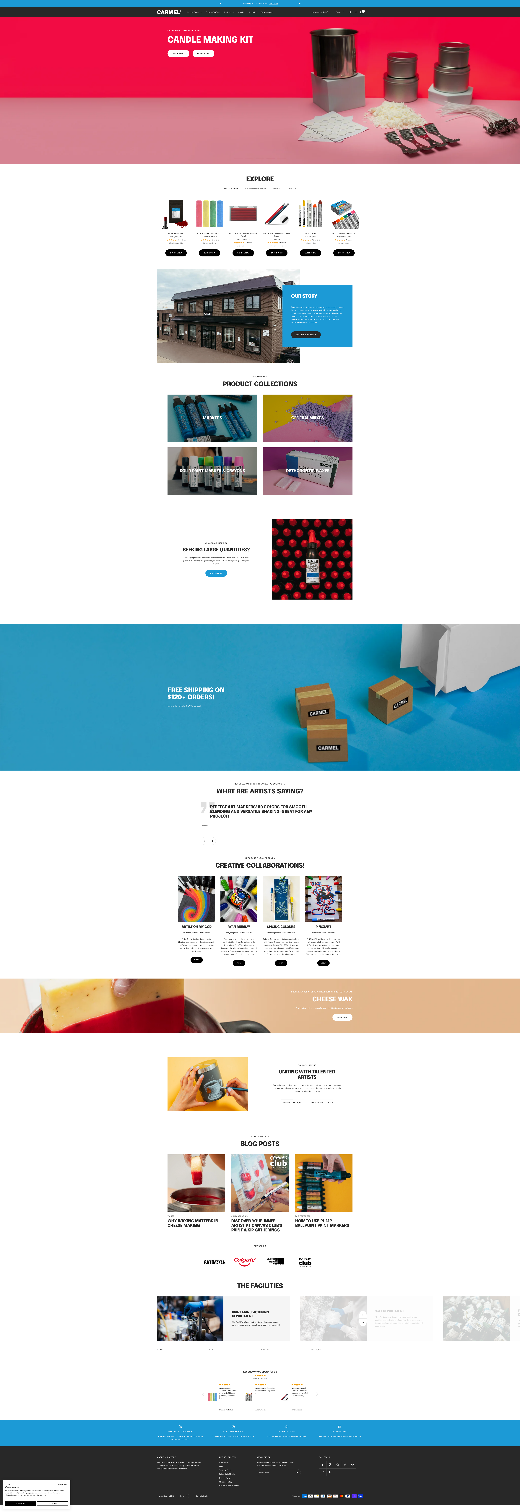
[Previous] (363, 1315)
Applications (229, 12)
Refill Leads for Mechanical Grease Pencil (243, 234)
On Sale (292, 188)
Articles (241, 12)
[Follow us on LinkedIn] (330, 1472)
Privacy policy (62, 1484)
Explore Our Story (306, 335)
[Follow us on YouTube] (352, 1464)
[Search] (350, 12)
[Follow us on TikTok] (322, 1472)
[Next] (363, 1322)
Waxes (171, 1216)
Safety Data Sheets (227, 1474)
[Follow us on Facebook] (322, 1464)
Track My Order (267, 12)
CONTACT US (216, 573)
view (196, 960)
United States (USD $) (320, 12)
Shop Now (342, 1017)
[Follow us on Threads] (330, 1464)
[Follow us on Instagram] (337, 1464)
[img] (260, 1375)
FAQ (221, 1466)
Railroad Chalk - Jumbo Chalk (209, 233)
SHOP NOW (177, 62)
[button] (204, 1394)
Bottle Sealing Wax (176, 233)
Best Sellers (231, 188)
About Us (252, 12)
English (338, 12)
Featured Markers (255, 188)
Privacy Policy (225, 1478)
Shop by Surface (213, 12)
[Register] (297, 1473)
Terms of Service (226, 1470)
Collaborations (240, 1216)
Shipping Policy (225, 1482)
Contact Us (223, 1462)
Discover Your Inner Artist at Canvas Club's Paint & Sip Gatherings (256, 1225)
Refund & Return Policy (229, 1486)
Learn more (285, 3)
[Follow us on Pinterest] (345, 1464)
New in (276, 188)
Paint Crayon (310, 233)
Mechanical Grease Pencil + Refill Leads (276, 234)
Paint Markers (302, 1216)
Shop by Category (194, 12)
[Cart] (361, 12)
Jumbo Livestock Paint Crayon (344, 233)
